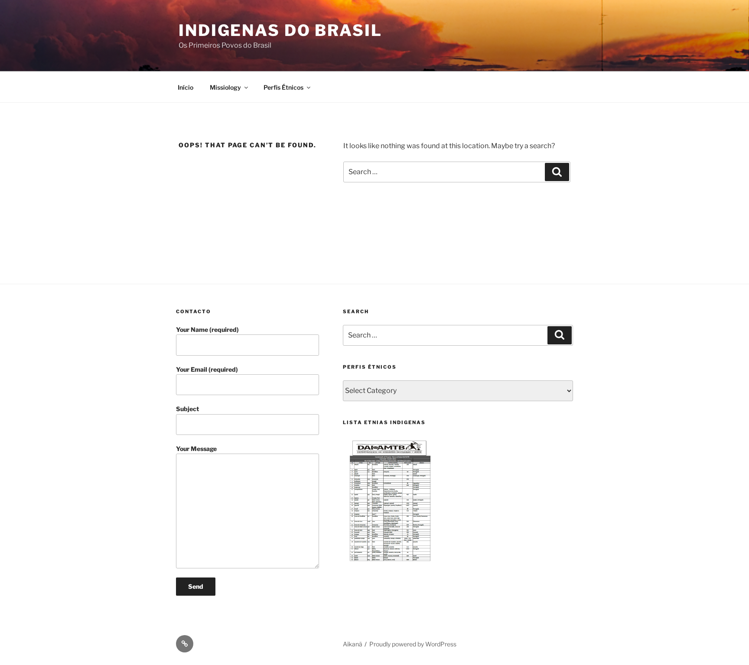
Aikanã (352, 644)
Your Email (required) (207, 369)
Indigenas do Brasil (280, 30)
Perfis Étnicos (283, 87)
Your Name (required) (207, 329)
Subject (187, 408)
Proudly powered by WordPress (412, 644)
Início (185, 87)
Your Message (196, 448)
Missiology (225, 87)
